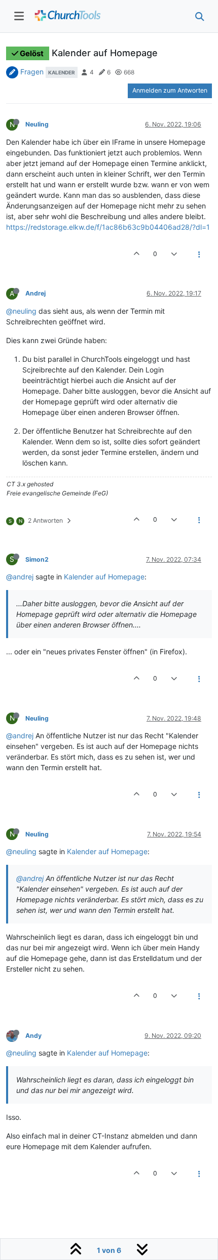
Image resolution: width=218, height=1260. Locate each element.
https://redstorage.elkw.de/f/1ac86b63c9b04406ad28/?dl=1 (108, 227)
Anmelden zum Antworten (169, 90)
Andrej (35, 293)
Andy (33, 1035)
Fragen (32, 71)
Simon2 (37, 559)
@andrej (19, 576)
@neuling (21, 311)
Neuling (37, 124)
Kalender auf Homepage (104, 576)
